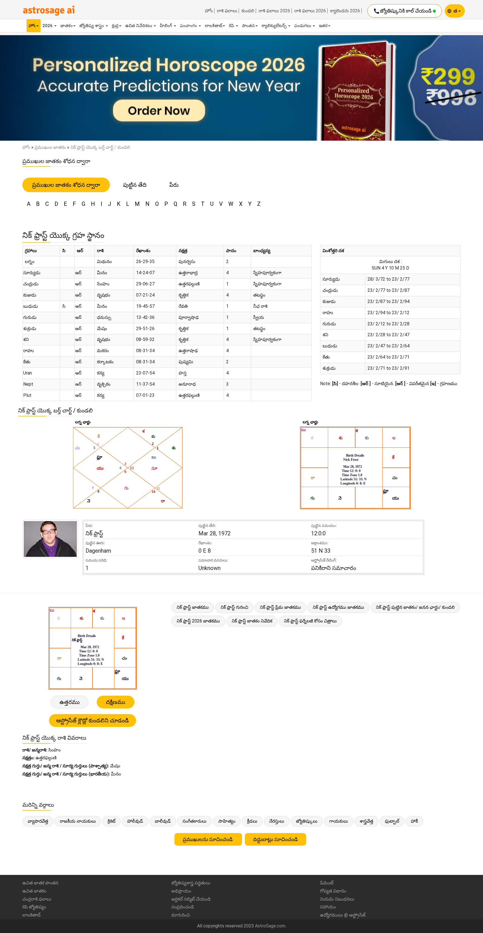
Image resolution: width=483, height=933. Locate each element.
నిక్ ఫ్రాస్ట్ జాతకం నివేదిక (252, 621)
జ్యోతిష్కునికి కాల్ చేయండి (403, 11)
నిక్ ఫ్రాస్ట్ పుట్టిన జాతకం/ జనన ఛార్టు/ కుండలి (415, 607)
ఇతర (323, 25)
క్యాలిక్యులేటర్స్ (275, 25)
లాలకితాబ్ (213, 25)
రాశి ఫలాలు (227, 10)
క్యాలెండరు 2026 (345, 10)
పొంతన (248, 25)
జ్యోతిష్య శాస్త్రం (92, 25)
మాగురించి (180, 915)
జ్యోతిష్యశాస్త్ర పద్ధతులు (190, 883)
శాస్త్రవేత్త (366, 821)
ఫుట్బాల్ (392, 821)
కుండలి (248, 10)
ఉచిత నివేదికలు (139, 25)
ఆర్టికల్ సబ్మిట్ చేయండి (191, 899)
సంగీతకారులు (195, 821)
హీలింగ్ (166, 25)
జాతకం (66, 25)
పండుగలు (303, 25)
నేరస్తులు (276, 821)
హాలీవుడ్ (135, 821)
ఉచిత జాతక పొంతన (40, 883)
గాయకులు (338, 821)
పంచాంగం (189, 25)
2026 (48, 25)
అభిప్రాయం (181, 891)
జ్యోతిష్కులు (307, 821)
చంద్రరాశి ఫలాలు (36, 899)
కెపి (232, 25)
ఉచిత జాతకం (34, 891)
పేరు (174, 185)
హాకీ (414, 821)
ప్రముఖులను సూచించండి (208, 839)
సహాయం (328, 907)
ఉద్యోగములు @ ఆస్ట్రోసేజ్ (343, 915)
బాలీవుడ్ (163, 821)
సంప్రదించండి (182, 907)
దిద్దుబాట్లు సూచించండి (275, 839)
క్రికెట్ (111, 821)
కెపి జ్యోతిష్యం (34, 907)
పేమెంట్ (326, 883)
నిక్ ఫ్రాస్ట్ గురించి (234, 607)
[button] (36, 88)
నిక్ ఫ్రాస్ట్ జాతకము (193, 607)
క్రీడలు (252, 821)
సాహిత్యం (226, 821)
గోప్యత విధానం (333, 891)
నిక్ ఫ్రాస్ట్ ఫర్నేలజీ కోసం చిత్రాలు (310, 621)
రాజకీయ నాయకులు (78, 821)
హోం (209, 10)
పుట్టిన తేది (134, 185)
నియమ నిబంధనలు (337, 899)
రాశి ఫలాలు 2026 (274, 10)
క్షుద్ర (115, 25)
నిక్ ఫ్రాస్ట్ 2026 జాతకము (198, 621)
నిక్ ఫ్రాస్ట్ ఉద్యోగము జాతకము (338, 607)
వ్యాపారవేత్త (38, 821)
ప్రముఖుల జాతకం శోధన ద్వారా (66, 185)
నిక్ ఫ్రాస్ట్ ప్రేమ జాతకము (280, 607)
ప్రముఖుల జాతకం (50, 147)
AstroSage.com (270, 926)
